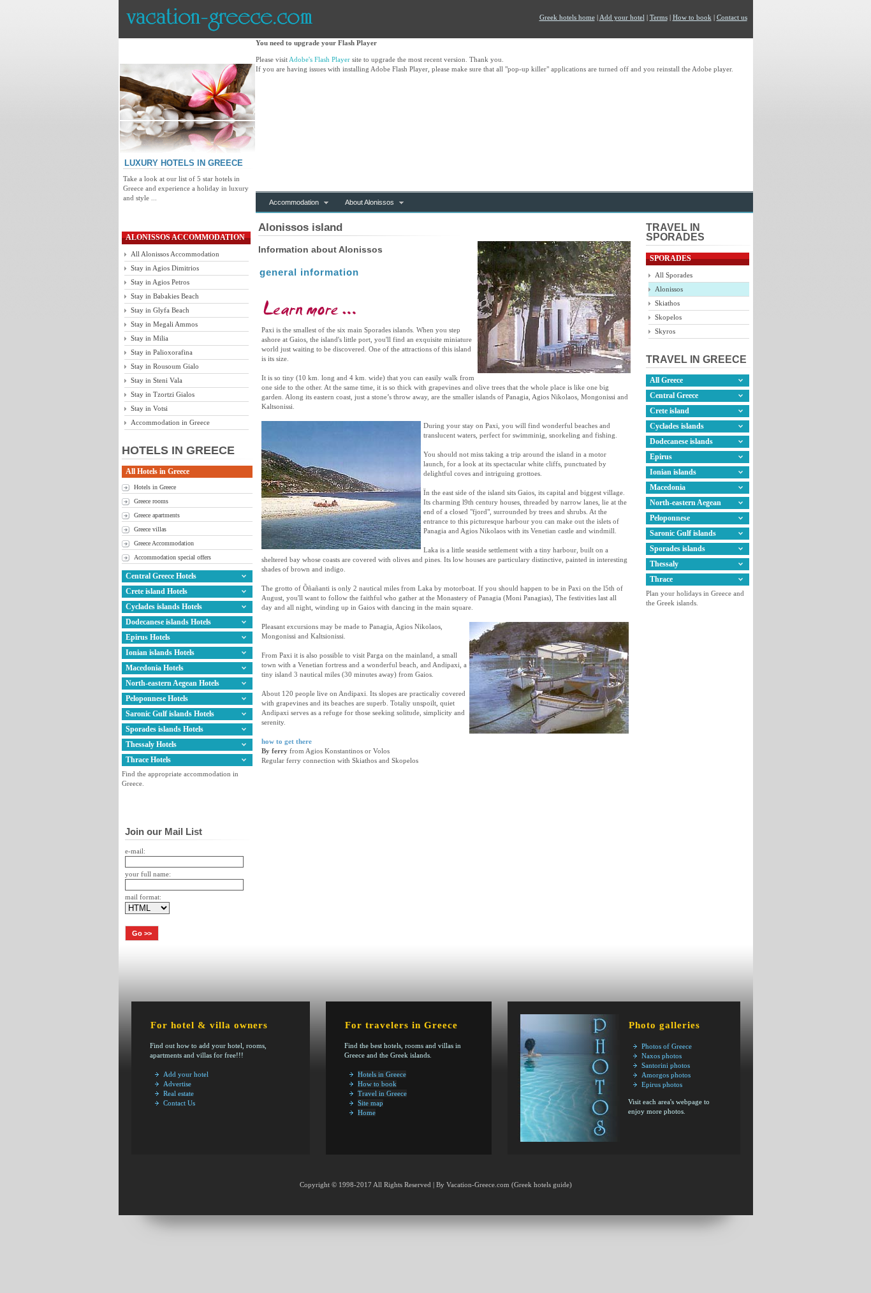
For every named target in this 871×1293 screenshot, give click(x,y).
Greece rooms (151, 501)
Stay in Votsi (149, 408)
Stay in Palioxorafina (162, 352)
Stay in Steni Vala (156, 380)
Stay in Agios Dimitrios (165, 268)
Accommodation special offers (172, 557)
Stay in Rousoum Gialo (165, 366)
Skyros (665, 331)
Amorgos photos (666, 1075)
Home (367, 1112)
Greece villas (150, 529)
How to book (692, 17)
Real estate (178, 1093)
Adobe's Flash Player (319, 59)
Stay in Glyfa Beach (160, 310)
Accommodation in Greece (170, 422)
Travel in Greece (382, 1093)
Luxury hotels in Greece (183, 163)
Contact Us (179, 1103)
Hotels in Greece (155, 487)
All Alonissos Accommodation (175, 254)
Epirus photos (661, 1084)
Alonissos (669, 289)
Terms (659, 17)
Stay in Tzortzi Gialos (162, 394)
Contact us (732, 17)
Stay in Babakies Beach (165, 296)
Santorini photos (665, 1065)
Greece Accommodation (164, 543)
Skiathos (667, 303)
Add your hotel (622, 17)
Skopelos (668, 317)
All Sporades (673, 275)
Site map (370, 1103)
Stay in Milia (149, 338)
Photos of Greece (666, 1046)
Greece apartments (157, 515)
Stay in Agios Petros (160, 282)
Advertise (177, 1084)
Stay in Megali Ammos (164, 324)
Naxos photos (661, 1056)
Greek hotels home (567, 17)
